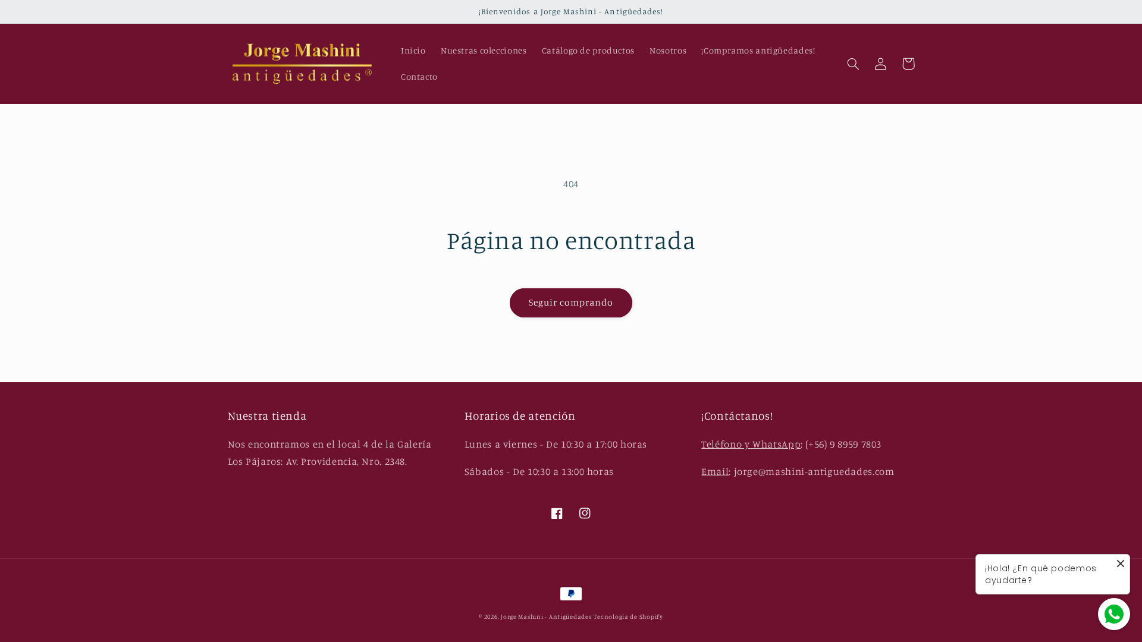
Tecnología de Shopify (628, 616)
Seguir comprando (571, 302)
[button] (853, 63)
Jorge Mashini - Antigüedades (546, 616)
